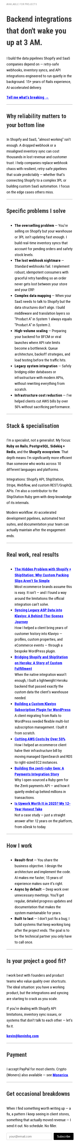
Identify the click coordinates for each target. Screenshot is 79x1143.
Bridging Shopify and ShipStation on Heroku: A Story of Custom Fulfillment (41, 663)
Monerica (60, 1075)
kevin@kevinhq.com (22, 1036)
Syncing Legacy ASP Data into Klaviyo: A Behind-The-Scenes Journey (39, 616)
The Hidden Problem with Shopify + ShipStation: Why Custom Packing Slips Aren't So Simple (43, 575)
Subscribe (63, 1136)
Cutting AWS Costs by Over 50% (40, 739)
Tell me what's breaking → (27, 97)
